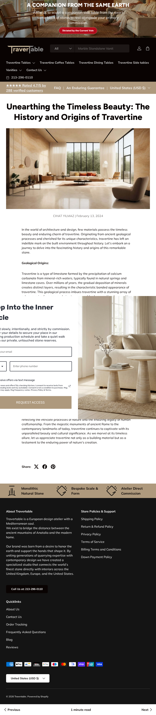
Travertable (20, 696)
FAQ (57, 88)
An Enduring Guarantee (85, 88)
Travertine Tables (18, 63)
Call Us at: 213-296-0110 (27, 589)
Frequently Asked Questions (26, 632)
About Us (12, 609)
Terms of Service (92, 542)
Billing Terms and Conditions (101, 549)
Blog (9, 639)
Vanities (11, 70)
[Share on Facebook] (45, 466)
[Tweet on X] (36, 466)
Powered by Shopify (37, 696)
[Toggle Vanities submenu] (20, 70)
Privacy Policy (91, 534)
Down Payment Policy (96, 557)
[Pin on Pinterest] (53, 466)
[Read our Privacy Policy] (69, 386)
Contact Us (34, 70)
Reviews (12, 647)
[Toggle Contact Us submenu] (45, 70)
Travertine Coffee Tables (57, 63)
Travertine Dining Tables (96, 63)
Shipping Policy (92, 519)
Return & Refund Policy (97, 526)
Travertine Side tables (133, 63)
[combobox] (89, 48)
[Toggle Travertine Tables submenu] (33, 63)
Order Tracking (16, 624)
